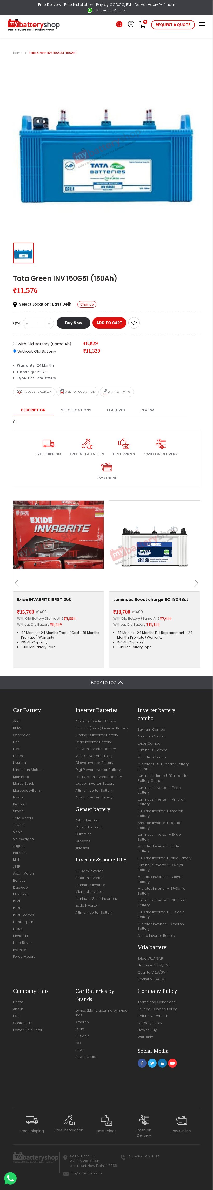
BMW (17, 728)
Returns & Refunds (153, 1015)
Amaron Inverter (89, 877)
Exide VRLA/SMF (150, 958)
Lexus (17, 928)
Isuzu (17, 908)
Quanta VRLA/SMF (152, 972)
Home (17, 53)
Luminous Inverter (90, 884)
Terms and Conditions (156, 1002)
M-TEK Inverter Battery (93, 755)
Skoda (18, 811)
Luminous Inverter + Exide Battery (159, 790)
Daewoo (20, 887)
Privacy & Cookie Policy (157, 1009)
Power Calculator (27, 1029)
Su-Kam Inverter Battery (95, 748)
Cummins (83, 834)
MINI (16, 859)
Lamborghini (23, 921)
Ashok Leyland (87, 820)
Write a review (118, 391)
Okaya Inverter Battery (94, 762)
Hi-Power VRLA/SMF (154, 965)
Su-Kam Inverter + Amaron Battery (160, 814)
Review (147, 410)
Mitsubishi (21, 894)
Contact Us (22, 1022)
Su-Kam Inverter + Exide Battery (164, 858)
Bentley (19, 880)
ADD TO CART (109, 322)
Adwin (80, 1049)
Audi (16, 721)
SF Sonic (82, 1035)
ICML (17, 901)
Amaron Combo (151, 736)
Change (87, 304)
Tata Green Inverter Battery (98, 776)
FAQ (16, 1015)
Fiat (16, 742)
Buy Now (73, 322)
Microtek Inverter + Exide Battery (158, 849)
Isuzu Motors (23, 915)
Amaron (82, 1022)
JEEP (16, 866)
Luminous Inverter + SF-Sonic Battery (162, 903)
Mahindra (21, 776)
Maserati (20, 935)
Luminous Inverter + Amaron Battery (161, 802)
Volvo (18, 831)
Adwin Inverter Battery (93, 797)
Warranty (145, 1036)
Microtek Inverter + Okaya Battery (159, 879)
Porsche (20, 852)
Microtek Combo (152, 757)
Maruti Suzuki (24, 783)
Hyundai (20, 762)
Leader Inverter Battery (94, 783)
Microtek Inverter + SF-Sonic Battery (161, 891)
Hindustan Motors (28, 769)
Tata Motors (23, 818)
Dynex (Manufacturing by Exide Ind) (101, 1013)
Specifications (76, 410)
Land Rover (22, 942)
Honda (18, 755)
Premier (19, 949)
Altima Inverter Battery (94, 790)
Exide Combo (149, 743)
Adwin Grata (85, 1056)
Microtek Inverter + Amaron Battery (161, 926)
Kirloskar (82, 848)
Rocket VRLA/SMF (152, 979)
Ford (17, 748)
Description (33, 410)
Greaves (82, 841)
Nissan (18, 797)
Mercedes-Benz (26, 790)
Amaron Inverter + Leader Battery (160, 825)
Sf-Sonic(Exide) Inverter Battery (101, 728)
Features (116, 410)
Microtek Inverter (89, 891)
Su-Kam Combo (151, 729)
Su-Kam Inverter (89, 871)
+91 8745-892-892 (109, 10)
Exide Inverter (86, 905)
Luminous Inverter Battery (96, 735)
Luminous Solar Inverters (96, 898)
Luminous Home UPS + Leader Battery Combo (163, 778)
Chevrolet (21, 735)
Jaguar (19, 845)
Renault (19, 804)
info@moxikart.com (86, 1173)
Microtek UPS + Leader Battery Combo (163, 766)
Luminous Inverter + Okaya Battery (160, 867)
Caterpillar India (89, 827)
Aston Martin (23, 873)
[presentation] (18, 583)
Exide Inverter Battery (93, 742)
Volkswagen (23, 838)
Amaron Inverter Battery (95, 721)
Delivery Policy (150, 1022)
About (18, 1009)
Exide (79, 1028)
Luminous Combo (153, 750)
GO (78, 1042)
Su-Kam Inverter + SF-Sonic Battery (161, 914)
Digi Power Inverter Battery (98, 769)
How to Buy (147, 1029)
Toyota (19, 825)
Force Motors (24, 956)
